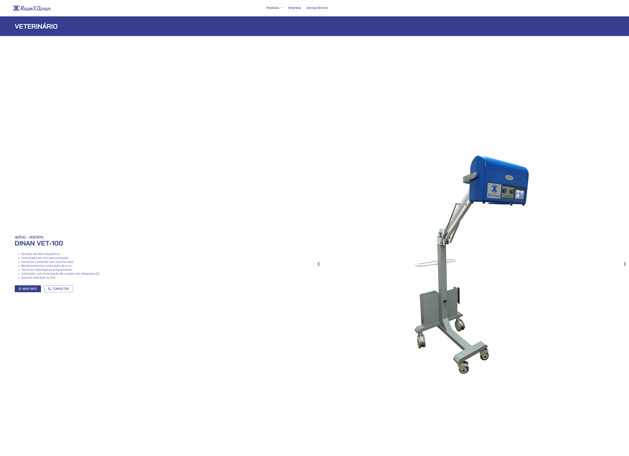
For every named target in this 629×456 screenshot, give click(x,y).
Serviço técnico (317, 8)
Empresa (294, 8)
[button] (318, 264)
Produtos (273, 8)
